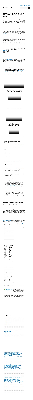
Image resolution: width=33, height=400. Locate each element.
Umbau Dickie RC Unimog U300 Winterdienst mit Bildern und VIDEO (13, 353)
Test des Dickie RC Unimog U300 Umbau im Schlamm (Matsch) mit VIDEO (13, 351)
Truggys (6, 319)
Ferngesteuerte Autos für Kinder (8, 355)
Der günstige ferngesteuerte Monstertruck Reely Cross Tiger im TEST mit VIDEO (13, 385)
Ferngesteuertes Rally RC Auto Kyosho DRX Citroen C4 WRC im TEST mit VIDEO (13, 374)
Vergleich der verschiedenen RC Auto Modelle (10, 33)
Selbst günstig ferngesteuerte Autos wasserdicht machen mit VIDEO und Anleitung (13, 383)
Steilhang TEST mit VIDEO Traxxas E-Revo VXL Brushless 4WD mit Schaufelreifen (13, 369)
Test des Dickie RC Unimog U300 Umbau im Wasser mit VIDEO (12, 352)
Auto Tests (6, 321)
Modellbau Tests (6, 328)
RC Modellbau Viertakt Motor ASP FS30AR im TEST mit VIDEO (12, 365)
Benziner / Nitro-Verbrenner (8, 322)
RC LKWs (5, 325)
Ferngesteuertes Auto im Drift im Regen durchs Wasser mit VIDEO (12, 359)
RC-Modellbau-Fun (8, 7)
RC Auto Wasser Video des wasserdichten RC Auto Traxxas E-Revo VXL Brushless (13, 387)
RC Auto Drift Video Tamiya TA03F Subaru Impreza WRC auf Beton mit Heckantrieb (13, 389)
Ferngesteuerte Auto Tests (7, 329)
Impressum (21, 5)
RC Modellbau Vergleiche (7, 331)
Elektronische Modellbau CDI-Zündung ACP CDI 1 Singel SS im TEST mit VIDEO (13, 357)
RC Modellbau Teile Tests (7, 330)
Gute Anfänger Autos (7, 323)
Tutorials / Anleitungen (7, 332)
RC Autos (5, 316)
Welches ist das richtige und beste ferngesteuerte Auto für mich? (12, 358)
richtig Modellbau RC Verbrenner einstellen (14, 185)
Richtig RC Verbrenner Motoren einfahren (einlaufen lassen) (11, 367)
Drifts (5, 320)
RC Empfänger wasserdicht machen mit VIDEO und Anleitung (12, 371)
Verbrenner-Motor (6, 145)
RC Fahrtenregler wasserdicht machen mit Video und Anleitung (12, 380)
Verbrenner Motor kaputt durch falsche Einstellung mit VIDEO (12, 354)
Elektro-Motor (21, 144)
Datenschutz (25, 5)
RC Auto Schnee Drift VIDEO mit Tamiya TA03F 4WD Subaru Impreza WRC (13, 381)
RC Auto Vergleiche (7, 324)
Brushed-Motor (15, 161)
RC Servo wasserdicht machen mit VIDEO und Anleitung (11, 376)
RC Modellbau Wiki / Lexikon (8, 333)
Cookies (29, 5)
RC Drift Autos (9, 59)
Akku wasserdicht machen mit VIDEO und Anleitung (10, 366)
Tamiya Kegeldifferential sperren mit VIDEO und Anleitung (11, 379)
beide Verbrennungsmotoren (20, 168)
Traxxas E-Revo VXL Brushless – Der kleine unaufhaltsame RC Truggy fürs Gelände (13, 392)
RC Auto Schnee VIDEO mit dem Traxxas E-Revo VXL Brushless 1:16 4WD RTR (13, 378)
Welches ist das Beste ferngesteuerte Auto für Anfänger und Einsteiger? (13, 364)
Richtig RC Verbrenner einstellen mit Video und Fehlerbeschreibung (12, 370)
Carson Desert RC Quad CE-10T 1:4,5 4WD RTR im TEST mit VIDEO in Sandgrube (13, 363)
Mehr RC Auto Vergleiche (7, 220)
